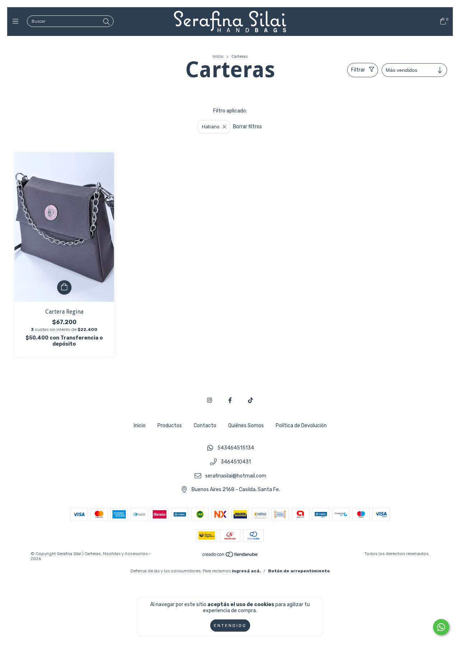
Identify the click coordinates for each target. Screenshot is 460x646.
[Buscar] (106, 22)
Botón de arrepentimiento (299, 570)
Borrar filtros (247, 127)
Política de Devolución (301, 426)
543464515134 (235, 448)
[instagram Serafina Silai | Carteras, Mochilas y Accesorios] (209, 400)
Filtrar (358, 70)
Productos (169, 426)
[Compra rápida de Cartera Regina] (64, 287)
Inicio (218, 56)
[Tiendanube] (230, 556)
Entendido (230, 625)
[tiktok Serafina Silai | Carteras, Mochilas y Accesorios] (250, 400)
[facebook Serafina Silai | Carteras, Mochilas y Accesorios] (230, 400)
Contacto (205, 426)
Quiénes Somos (246, 426)
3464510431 (236, 462)
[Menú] (17, 21)
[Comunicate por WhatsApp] (441, 627)
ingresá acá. (246, 570)
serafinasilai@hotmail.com (235, 476)
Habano (211, 126)
